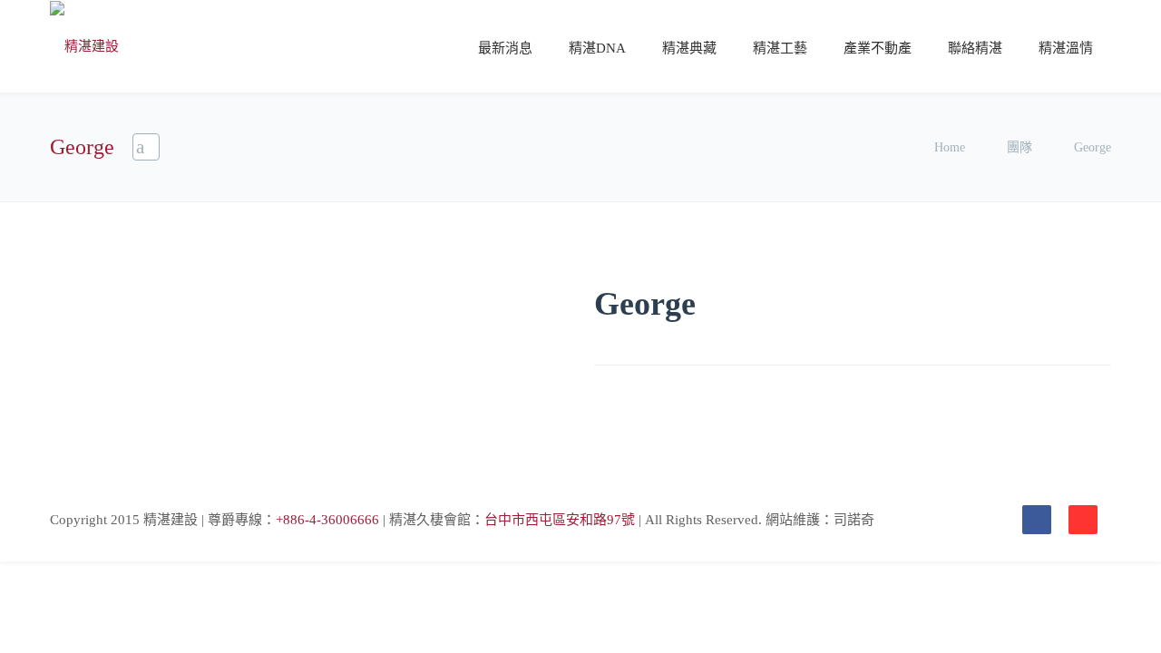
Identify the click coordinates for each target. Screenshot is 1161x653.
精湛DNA (597, 48)
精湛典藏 (689, 48)
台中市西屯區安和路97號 (559, 519)
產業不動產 (878, 48)
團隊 (1019, 147)
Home (951, 147)
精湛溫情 (1066, 48)
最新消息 (505, 48)
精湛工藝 (780, 48)
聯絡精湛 (975, 48)
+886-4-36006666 (327, 519)
